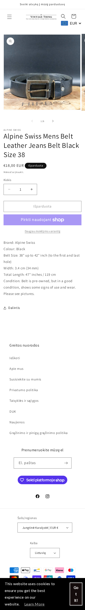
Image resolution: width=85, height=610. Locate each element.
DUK (12, 411)
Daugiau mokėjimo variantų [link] (42, 231)
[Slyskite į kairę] (32, 121)
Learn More (34, 604)
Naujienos (17, 422)
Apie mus (16, 368)
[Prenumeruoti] (66, 463)
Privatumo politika (23, 390)
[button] (9, 17)
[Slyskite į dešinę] (53, 121)
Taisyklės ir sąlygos (24, 400)
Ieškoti (14, 358)
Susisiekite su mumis (25, 379)
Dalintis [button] (14, 308)
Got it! (76, 593)
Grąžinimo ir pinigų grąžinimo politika (38, 433)
